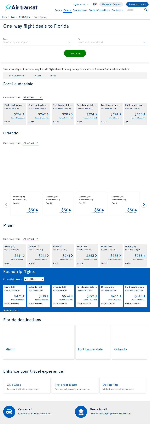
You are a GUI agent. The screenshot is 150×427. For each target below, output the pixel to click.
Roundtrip (9, 279)
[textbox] (37, 41)
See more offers (10, 310)
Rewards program (137, 4)
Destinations (79, 10)
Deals (66, 10)
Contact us (117, 10)
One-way (8, 97)
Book (57, 10)
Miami (53, 75)
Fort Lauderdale (16, 75)
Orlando (37, 75)
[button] (75, 53)
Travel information (99, 10)
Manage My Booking (111, 4)
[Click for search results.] (146, 10)
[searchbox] (137, 10)
